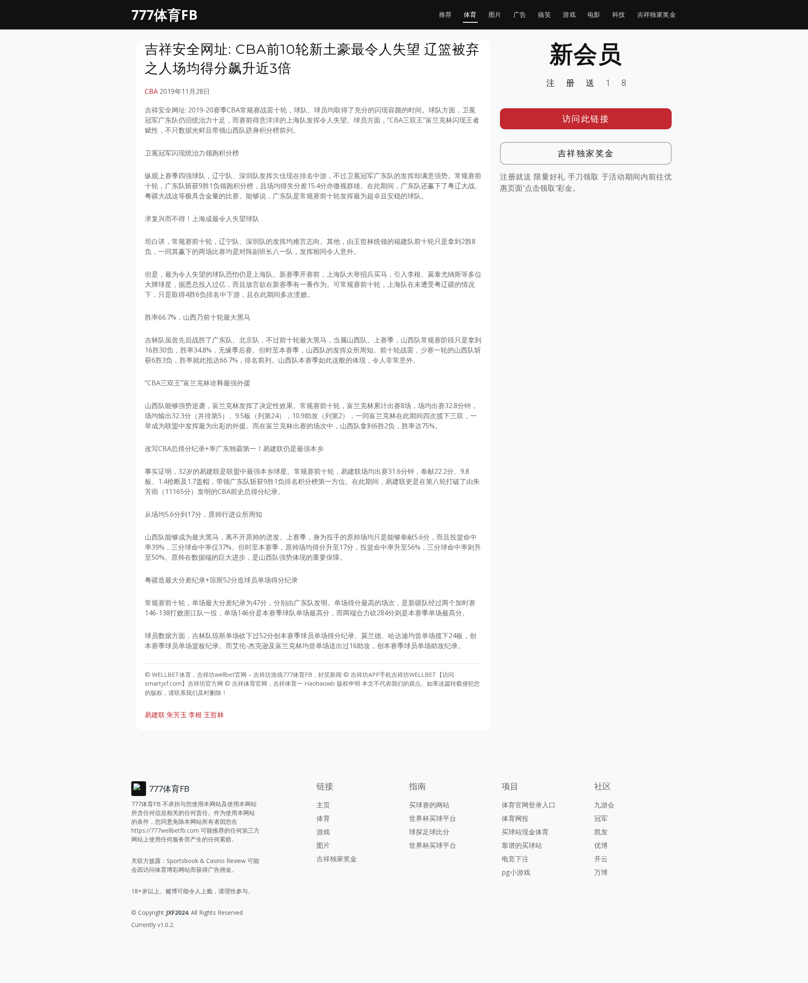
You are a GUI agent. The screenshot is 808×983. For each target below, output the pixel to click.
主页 (323, 804)
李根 (195, 714)
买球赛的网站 (429, 804)
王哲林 (214, 714)
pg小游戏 (516, 872)
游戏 (569, 15)
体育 (470, 15)
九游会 (604, 804)
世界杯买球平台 (432, 818)
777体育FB (164, 14)
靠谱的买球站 (522, 845)
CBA (151, 91)
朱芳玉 (177, 714)
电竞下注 (515, 858)
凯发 (601, 831)
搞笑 (544, 15)
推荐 (445, 15)
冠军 (601, 818)
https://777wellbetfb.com (165, 830)
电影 (594, 15)
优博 (601, 845)
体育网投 (515, 818)
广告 (519, 15)
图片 (495, 15)
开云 (601, 858)
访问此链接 (586, 118)
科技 (618, 15)
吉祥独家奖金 (656, 15)
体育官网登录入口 (529, 804)
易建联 (155, 714)
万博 (601, 872)
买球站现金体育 (525, 831)
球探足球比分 (429, 831)
